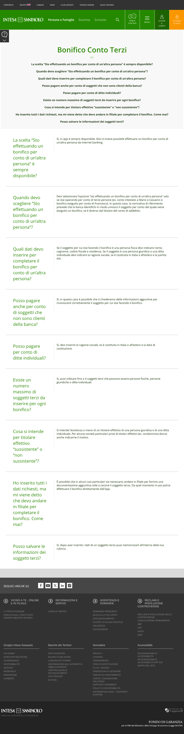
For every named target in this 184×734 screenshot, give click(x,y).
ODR (140, 635)
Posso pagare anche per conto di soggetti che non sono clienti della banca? (92, 86)
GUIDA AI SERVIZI (57, 611)
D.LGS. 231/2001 (101, 668)
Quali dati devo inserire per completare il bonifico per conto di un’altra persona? (92, 78)
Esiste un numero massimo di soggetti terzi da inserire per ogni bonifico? (92, 100)
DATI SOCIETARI (56, 653)
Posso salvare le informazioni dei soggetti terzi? (92, 122)
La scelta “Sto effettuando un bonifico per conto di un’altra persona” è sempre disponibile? (92, 64)
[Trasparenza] (173, 710)
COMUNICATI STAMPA (59, 660)
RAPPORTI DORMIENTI (105, 684)
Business (84, 20)
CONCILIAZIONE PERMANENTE (154, 620)
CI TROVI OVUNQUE (14, 611)
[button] (4, 40)
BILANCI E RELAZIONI (59, 657)
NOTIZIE (52, 680)
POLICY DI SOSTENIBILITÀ (106, 688)
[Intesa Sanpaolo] (23, 20)
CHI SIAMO (9, 653)
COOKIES (98, 657)
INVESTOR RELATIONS (15, 657)
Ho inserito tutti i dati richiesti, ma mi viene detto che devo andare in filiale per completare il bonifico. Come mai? (92, 114)
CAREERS (9, 678)
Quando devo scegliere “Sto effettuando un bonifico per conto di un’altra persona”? (92, 71)
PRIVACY (97, 653)
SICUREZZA (99, 626)
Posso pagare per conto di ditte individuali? (92, 93)
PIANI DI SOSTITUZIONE (105, 664)
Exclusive (100, 20)
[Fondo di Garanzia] (152, 723)
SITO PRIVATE (55, 676)
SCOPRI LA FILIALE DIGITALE (108, 622)
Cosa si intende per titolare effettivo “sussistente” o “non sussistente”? (92, 107)
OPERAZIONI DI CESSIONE (107, 671)
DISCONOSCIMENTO (103, 618)
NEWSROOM (10, 675)
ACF (140, 627)
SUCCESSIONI (100, 629)
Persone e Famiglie (61, 20)
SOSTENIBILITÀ (12, 664)
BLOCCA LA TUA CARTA (105, 615)
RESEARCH (10, 671)
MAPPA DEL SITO (146, 665)
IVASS (141, 631)
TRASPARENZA (101, 660)
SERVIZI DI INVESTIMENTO (107, 675)
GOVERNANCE (11, 660)
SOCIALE (8, 668)
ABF (140, 624)
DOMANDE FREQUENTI (105, 611)
